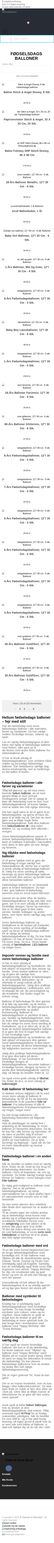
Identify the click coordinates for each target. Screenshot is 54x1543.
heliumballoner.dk (18, 825)
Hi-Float (25, 1413)
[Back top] (50, 1538)
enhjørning (12, 1223)
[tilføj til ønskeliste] (14, 84)
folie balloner (9, 1180)
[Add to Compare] (9, 84)
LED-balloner (40, 944)
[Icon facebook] (9, 1468)
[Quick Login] (3, 15)
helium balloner (21, 793)
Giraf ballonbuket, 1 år (27, 211)
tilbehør (44, 1078)
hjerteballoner (22, 944)
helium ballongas (36, 1405)
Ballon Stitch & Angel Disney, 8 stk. (27, 92)
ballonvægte (9, 1083)
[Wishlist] (2, 17)
